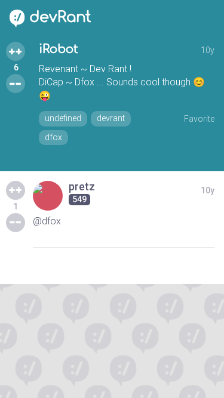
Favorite (199, 119)
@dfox (47, 221)
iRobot (58, 49)
